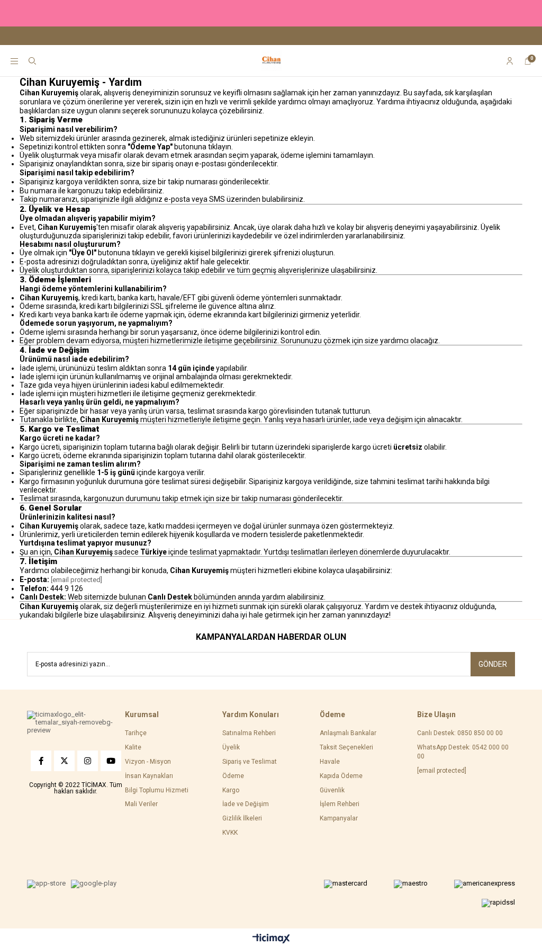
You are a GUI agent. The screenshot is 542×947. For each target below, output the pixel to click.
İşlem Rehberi (339, 804)
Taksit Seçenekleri (346, 747)
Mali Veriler (141, 804)
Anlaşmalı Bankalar (348, 733)
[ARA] (32, 61)
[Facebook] (41, 761)
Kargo (230, 790)
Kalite (133, 747)
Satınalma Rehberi (249, 733)
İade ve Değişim (245, 804)
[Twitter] (64, 761)
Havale (330, 761)
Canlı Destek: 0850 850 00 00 (460, 733)
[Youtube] (111, 761)
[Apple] (46, 884)
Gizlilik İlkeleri (242, 818)
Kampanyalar (339, 818)
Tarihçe (136, 733)
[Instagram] (87, 761)
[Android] (93, 884)
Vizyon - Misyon (148, 761)
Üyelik (231, 747)
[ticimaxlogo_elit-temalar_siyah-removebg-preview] (75, 723)
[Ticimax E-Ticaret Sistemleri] (271, 939)
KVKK (230, 832)
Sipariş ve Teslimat (249, 761)
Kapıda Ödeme (341, 776)
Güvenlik (332, 790)
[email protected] (76, 580)
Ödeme (233, 776)
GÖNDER (492, 664)
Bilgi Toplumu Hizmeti (156, 790)
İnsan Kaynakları (149, 776)
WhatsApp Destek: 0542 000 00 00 (463, 752)
